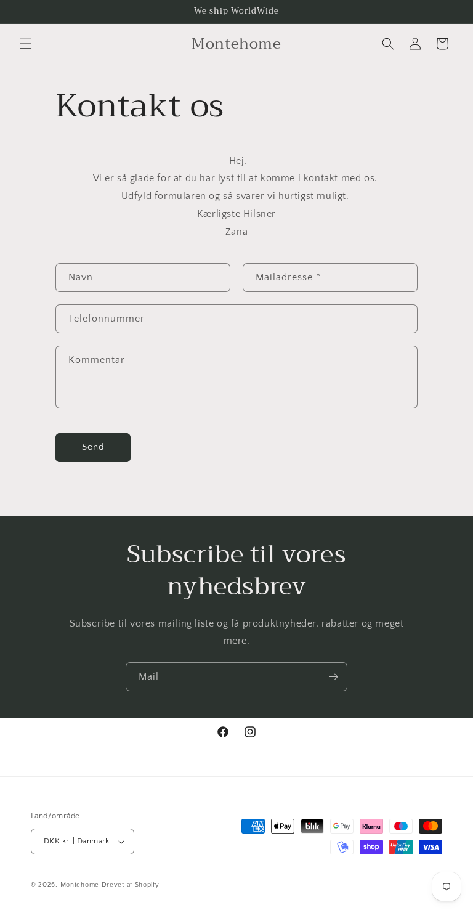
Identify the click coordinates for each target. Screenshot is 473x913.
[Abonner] (333, 676)
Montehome (81, 884)
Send (93, 447)
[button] (25, 43)
